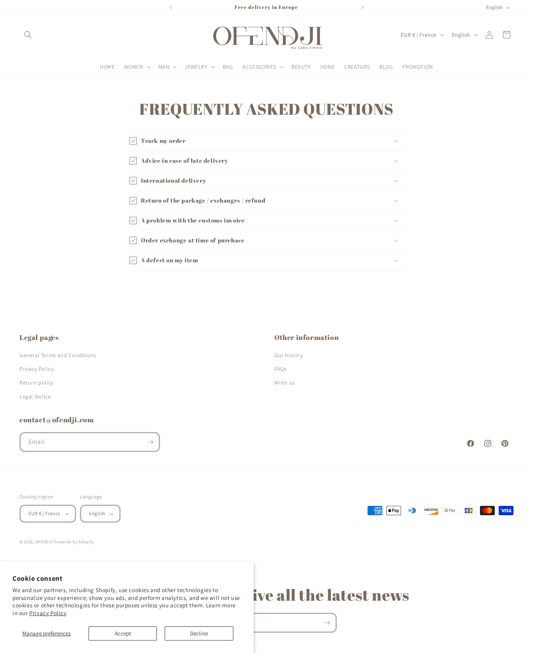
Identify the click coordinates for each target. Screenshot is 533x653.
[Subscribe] (150, 442)
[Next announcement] (362, 7)
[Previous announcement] (170, 7)
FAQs (280, 368)
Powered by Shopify (74, 541)
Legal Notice (35, 396)
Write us (284, 382)
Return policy (36, 382)
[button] (28, 34)
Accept (123, 633)
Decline (199, 633)
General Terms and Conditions (58, 355)
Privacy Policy (47, 613)
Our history (288, 355)
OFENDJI (44, 541)
